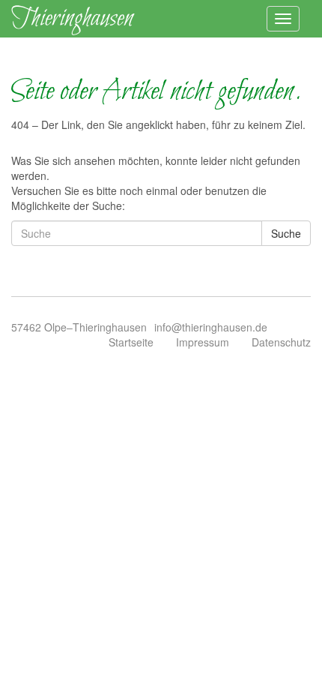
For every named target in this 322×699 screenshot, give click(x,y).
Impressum (202, 342)
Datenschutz (281, 342)
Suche (286, 233)
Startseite (131, 342)
